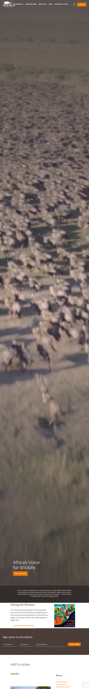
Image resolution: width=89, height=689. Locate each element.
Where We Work (31, 4)
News (50, 4)
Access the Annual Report (23, 626)
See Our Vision (20, 573)
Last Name (24, 644)
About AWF (42, 4)
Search (74, 4)
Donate (81, 4)
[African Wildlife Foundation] (9, 4)
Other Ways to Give (61, 4)
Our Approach (18, 4)
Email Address (41, 644)
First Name (7, 644)
